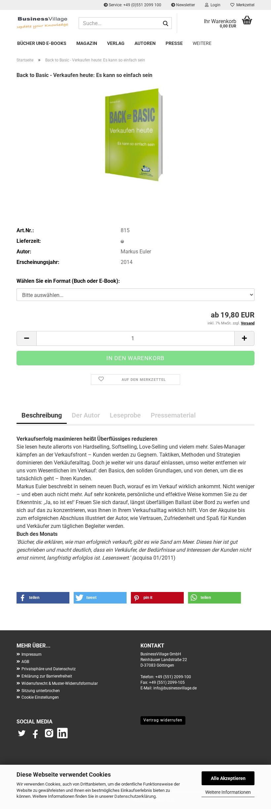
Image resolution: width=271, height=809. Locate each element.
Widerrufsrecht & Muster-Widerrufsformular (59, 683)
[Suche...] (165, 23)
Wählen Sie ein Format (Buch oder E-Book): (68, 281)
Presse (174, 43)
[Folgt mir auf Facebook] (36, 736)
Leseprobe (125, 415)
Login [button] (214, 5)
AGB (25, 661)
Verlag (116, 43)
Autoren (145, 43)
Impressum (31, 654)
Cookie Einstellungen (40, 697)
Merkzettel (244, 5)
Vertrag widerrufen (162, 720)
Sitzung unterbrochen (40, 690)
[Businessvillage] (43, 22)
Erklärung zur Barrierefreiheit (46, 676)
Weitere (202, 43)
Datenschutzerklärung (135, 796)
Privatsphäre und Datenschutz (48, 669)
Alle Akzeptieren (228, 778)
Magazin (86, 43)
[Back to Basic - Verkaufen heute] (135, 134)
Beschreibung (41, 415)
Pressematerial (173, 415)
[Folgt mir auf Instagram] (49, 736)
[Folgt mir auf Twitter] (23, 736)
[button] (26, 338)
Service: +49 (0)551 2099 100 (134, 5)
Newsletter (185, 5)
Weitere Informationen (228, 792)
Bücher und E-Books (41, 43)
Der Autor (86, 415)
